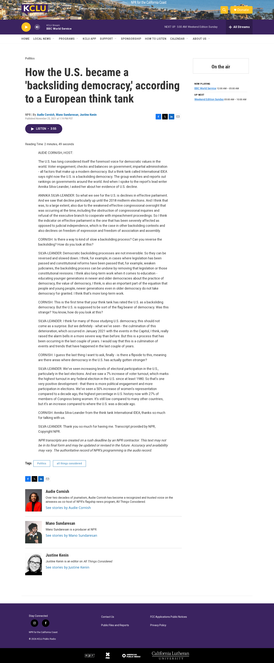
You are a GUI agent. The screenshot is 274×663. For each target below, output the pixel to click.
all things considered (69, 463)
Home (25, 38)
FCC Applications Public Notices (168, 616)
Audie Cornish (45, 114)
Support (106, 38)
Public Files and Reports (115, 625)
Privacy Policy (158, 625)
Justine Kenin (88, 114)
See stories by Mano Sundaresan (71, 535)
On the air (221, 67)
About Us (200, 38)
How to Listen (155, 38)
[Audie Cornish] (33, 500)
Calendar (177, 38)
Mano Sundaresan (67, 114)
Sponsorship (131, 38)
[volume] (37, 27)
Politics (30, 58)
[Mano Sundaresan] (33, 532)
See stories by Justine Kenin (67, 567)
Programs (67, 38)
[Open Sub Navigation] (53, 38)
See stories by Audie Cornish (68, 507)
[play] (26, 27)
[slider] (43, 27)
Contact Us (107, 616)
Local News (42, 38)
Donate (243, 10)
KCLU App (89, 38)
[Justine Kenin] (33, 564)
